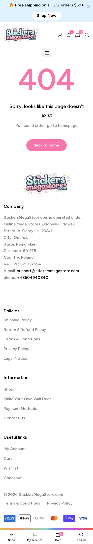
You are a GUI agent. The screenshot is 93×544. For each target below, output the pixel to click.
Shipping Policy (18, 320)
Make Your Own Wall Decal (28, 399)
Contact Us (14, 418)
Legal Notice (15, 358)
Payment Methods (20, 408)
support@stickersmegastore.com (48, 270)
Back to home (46, 145)
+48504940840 (32, 277)
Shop (8, 389)
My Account (15, 448)
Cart (8, 458)
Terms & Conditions (22, 339)
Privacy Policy (16, 348)
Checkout (13, 477)
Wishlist (11, 468)
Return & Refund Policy (25, 329)
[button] (46, 16)
